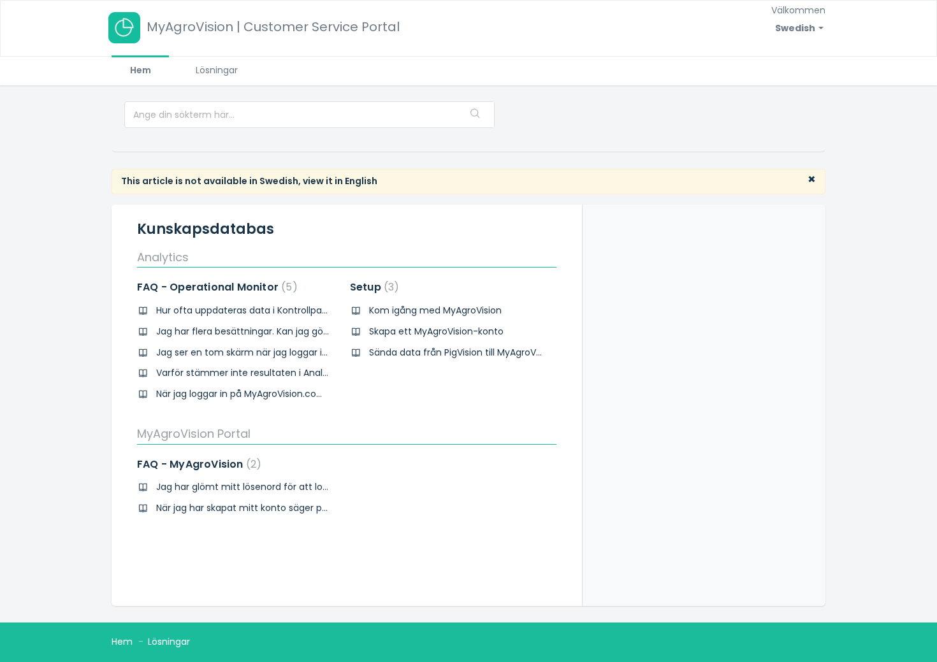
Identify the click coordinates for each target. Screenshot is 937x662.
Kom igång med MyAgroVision (435, 310)
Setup (372, 287)
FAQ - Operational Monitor (215, 287)
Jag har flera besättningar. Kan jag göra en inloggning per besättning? (312, 331)
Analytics (163, 257)
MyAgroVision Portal (194, 434)
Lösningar (217, 70)
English (361, 181)
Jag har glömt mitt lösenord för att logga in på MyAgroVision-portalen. (313, 486)
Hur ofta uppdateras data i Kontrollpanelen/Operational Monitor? (301, 310)
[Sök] (475, 114)
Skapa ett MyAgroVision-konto (436, 331)
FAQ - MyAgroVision (196, 464)
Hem (140, 70)
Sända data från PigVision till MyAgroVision (462, 352)
